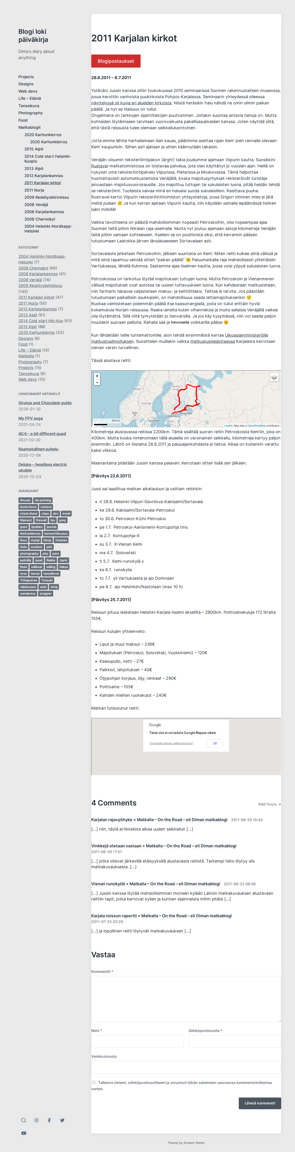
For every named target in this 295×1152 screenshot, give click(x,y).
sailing (50, 567)
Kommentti (102, 971)
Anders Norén (194, 1143)
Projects (26, 77)
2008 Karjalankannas (44, 211)
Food (23, 120)
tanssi (35, 573)
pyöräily (25, 560)
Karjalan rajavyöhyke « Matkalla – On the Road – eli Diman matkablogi (159, 819)
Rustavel (99, 165)
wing (53, 587)
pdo (49, 547)
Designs (25, 84)
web (43, 587)
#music (25, 500)
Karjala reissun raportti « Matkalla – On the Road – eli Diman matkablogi (161, 915)
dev (55, 513)
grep (62, 520)
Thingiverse (28, 580)
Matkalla (26, 356)
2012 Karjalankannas (43, 175)
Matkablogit (29, 127)
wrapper (46, 593)
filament (26, 520)
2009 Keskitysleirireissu (46, 197)
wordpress (27, 593)
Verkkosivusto (104, 1056)
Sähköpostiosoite (206, 1030)
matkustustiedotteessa (212, 341)
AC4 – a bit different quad (42, 433)
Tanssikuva (28, 105)
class (45, 513)
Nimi (96, 1030)
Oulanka (61, 540)
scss (23, 573)
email (66, 513)
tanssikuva (51, 573)
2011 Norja (34, 190)
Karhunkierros (30, 533)
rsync (63, 560)
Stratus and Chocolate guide (45, 403)
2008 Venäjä (36, 204)
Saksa (63, 567)
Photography (30, 113)
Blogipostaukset (116, 61)
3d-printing (43, 500)
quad (38, 560)
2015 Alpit (33, 149)
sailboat (36, 567)
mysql (35, 540)
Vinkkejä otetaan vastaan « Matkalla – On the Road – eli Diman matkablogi (163, 845)
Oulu (23, 547)
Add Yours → (269, 804)
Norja (47, 540)
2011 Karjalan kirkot (42, 183)
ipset (23, 527)
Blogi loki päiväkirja (33, 35)
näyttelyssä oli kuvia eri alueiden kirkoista (131, 102)
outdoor (36, 547)
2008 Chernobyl (39, 219)
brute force (28, 507)
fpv (52, 520)
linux (23, 540)
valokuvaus (28, 587)
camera (46, 507)
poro (55, 553)
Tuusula (47, 580)
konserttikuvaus (56, 533)
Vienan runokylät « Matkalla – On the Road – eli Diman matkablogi (155, 883)
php (45, 553)
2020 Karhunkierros (43, 134)
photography (29, 553)
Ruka (23, 567)
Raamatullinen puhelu (38, 449)
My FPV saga (30, 418)
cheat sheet (28, 513)
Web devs (27, 91)
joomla (51, 527)
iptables (37, 527)
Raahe (51, 560)
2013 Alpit (33, 168)
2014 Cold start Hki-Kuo (40, 320)
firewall (41, 520)
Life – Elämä (29, 98)
